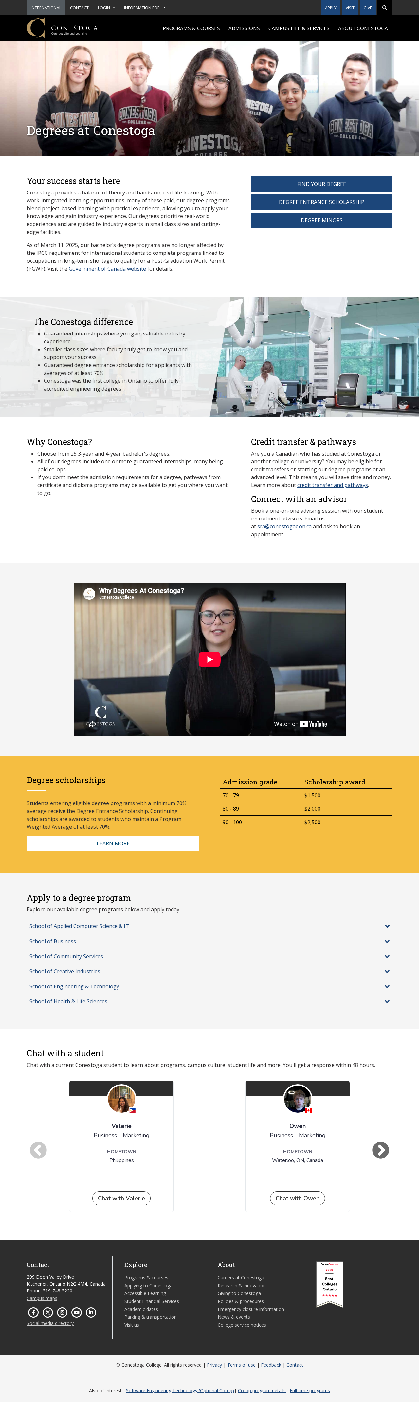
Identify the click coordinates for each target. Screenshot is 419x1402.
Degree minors (322, 220)
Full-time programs (310, 1390)
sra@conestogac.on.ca (284, 526)
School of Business (52, 941)
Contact (294, 1365)
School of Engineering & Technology (74, 986)
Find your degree (321, 184)
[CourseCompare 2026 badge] (329, 1284)
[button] (384, 7)
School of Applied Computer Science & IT (79, 926)
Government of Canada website (107, 268)
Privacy (214, 1365)
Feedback (271, 1365)
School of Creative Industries (64, 971)
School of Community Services (66, 956)
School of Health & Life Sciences (68, 1001)
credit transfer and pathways (332, 485)
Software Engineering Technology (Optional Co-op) (180, 1390)
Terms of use (241, 1365)
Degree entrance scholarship (321, 202)
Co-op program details (262, 1390)
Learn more (113, 843)
